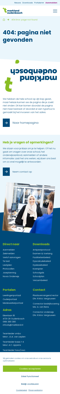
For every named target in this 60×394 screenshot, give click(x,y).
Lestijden (7, 264)
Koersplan (38, 268)
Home (4, 20)
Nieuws (17, 2)
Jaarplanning (9, 272)
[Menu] (53, 11)
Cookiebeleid (21, 390)
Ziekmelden (9, 253)
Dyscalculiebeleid (42, 261)
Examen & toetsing (42, 253)
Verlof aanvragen (12, 257)
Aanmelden (51, 2)
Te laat (6, 261)
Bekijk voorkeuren (30, 383)
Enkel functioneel (30, 376)
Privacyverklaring (35, 390)
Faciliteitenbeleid (41, 257)
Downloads (27, 2)
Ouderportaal (10, 299)
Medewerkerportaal (13, 302)
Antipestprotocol (41, 249)
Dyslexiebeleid (40, 264)
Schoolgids (38, 272)
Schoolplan (38, 276)
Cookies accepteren (30, 368)
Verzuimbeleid (40, 280)
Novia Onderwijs (11, 276)
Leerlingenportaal (12, 295)
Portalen (38, 2)
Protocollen (8, 268)
